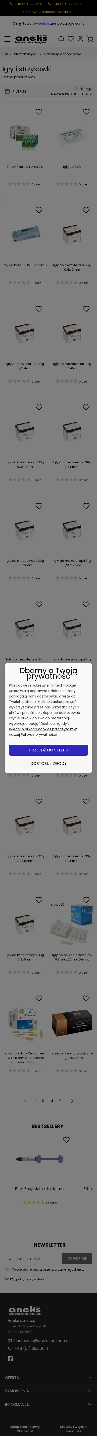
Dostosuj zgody (48, 763)
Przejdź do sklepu (48, 750)
